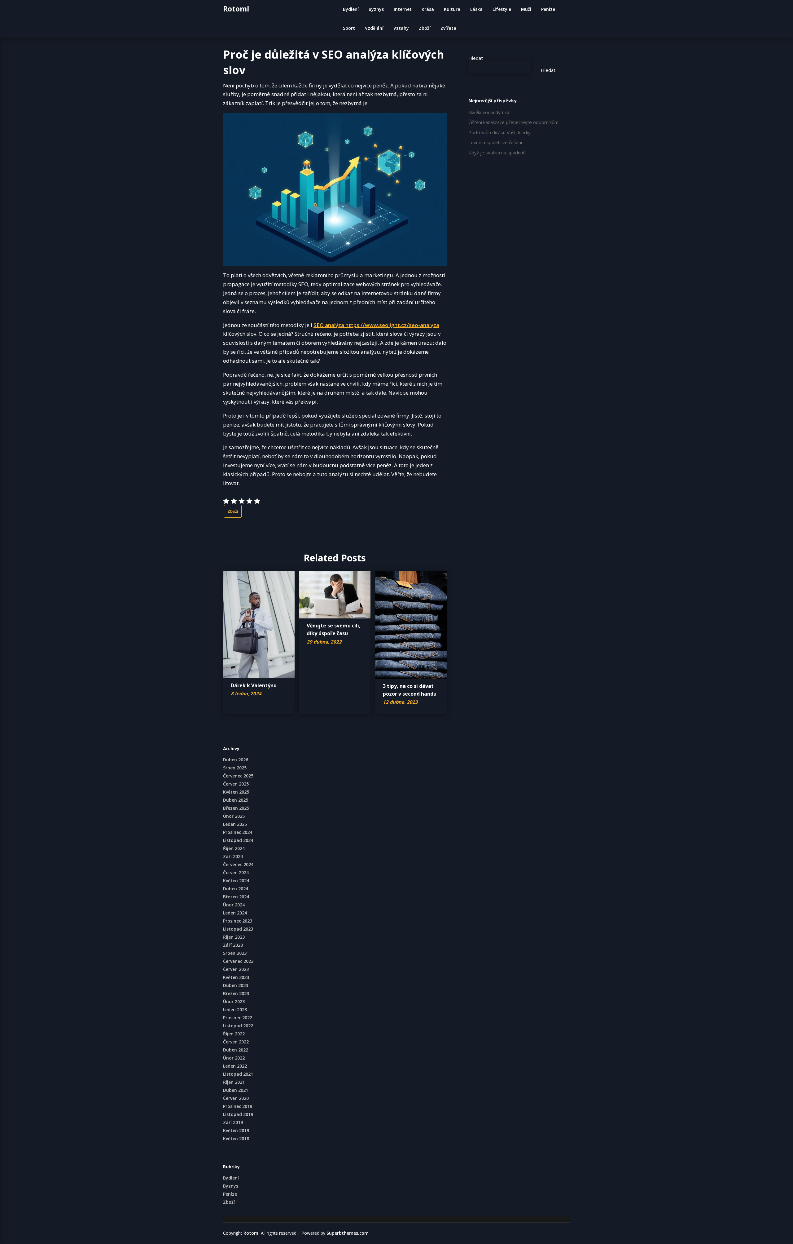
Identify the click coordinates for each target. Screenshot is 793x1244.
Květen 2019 (236, 1130)
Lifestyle (502, 9)
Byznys (376, 9)
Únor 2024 (234, 905)
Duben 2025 (235, 800)
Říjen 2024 (234, 848)
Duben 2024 (235, 889)
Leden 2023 (235, 1009)
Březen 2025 (236, 808)
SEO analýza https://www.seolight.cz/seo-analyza (376, 325)
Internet (403, 9)
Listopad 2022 (238, 1026)
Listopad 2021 (238, 1074)
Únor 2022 (234, 1058)
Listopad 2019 (238, 1114)
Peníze (548, 9)
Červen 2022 (236, 1042)
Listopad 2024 (238, 840)
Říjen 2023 (234, 937)
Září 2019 (233, 1122)
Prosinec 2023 (237, 921)
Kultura (452, 9)
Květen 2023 (236, 977)
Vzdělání (374, 28)
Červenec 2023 (238, 961)
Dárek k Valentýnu (254, 685)
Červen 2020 (236, 1098)
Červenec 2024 (238, 864)
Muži (526, 9)
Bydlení (351, 9)
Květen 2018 (236, 1138)
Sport (349, 28)
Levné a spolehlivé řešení (495, 142)
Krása (428, 9)
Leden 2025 (235, 824)
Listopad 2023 (238, 929)
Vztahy (401, 28)
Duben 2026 (235, 760)
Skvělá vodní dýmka (488, 112)
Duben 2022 (235, 1050)
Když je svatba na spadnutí (497, 152)
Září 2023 (233, 945)
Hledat (475, 58)
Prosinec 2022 (237, 1017)
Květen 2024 (236, 880)
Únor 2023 (234, 1001)
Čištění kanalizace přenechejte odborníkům (513, 122)
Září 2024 (233, 856)
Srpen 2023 (235, 953)
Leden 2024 (235, 913)
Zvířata (448, 28)
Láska (476, 9)
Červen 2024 (236, 872)
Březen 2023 (236, 993)
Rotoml (236, 9)
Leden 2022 (235, 1066)
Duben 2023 (235, 985)
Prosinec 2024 (237, 832)
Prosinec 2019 (237, 1106)
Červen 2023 (236, 969)
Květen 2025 (236, 792)
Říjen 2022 (234, 1034)
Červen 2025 (236, 784)
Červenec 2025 (238, 776)
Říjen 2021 (234, 1082)
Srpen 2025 (235, 768)
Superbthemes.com (347, 1233)
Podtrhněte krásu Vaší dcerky (499, 132)
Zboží (425, 28)
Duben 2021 (235, 1090)
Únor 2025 (234, 816)
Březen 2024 (236, 897)
